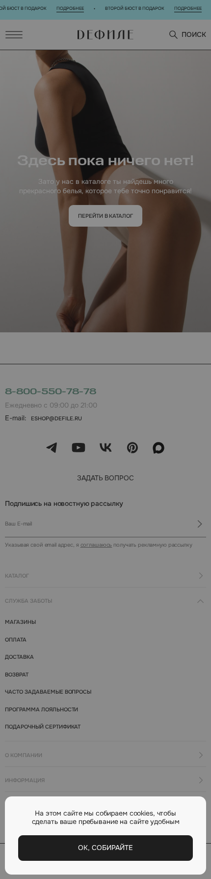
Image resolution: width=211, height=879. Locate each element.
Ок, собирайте (105, 848)
